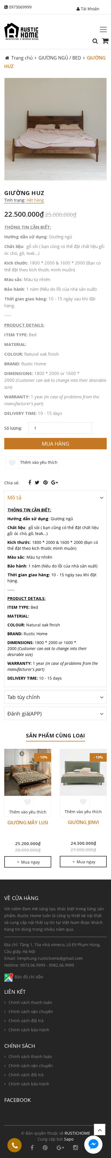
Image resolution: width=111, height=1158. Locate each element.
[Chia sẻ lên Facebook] (30, 482)
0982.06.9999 (61, 965)
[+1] (54, 482)
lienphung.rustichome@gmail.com (50, 958)
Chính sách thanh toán (30, 1002)
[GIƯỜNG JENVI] (83, 772)
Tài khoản (89, 8)
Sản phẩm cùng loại (55, 735)
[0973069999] (15, 1146)
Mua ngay (30, 862)
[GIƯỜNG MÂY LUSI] (27, 772)
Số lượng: (13, 428)
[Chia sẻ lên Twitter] (38, 482)
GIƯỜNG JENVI (83, 822)
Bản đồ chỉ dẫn (28, 976)
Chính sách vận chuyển (31, 1011)
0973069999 (20, 7)
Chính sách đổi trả (26, 1020)
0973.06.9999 (32, 965)
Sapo (68, 1139)
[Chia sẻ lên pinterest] (46, 482)
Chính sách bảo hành (29, 1029)
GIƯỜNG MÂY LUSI (27, 822)
